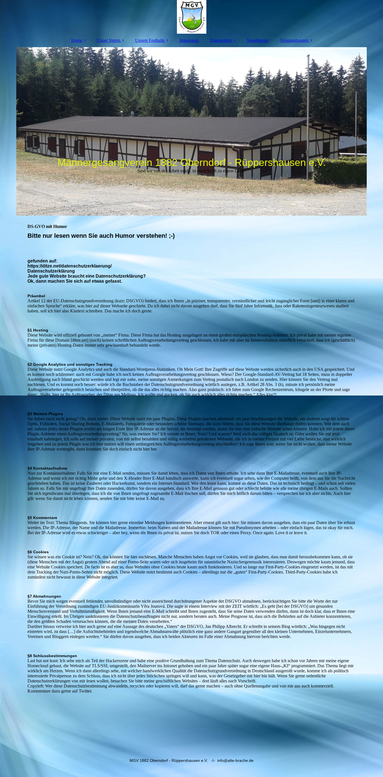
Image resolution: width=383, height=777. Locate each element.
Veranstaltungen (294, 40)
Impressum (189, 40)
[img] (191, 17)
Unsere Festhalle (150, 40)
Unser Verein (108, 40)
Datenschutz (221, 40)
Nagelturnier (258, 40)
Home (76, 40)
